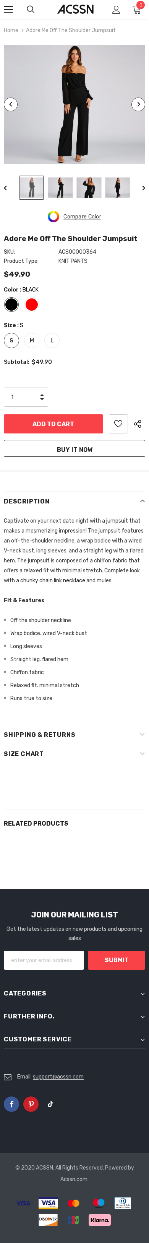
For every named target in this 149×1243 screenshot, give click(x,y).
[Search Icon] (38, 9)
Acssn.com (73, 1179)
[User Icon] (116, 10)
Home (11, 30)
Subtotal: (16, 362)
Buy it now (74, 449)
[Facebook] (11, 1104)
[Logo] (75, 9)
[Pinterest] (31, 1104)
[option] (74, 104)
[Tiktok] (50, 1104)
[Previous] (11, 104)
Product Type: (21, 261)
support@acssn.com (58, 1077)
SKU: (9, 252)
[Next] (138, 104)
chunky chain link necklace (52, 580)
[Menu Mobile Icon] (8, 9)
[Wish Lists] (118, 423)
